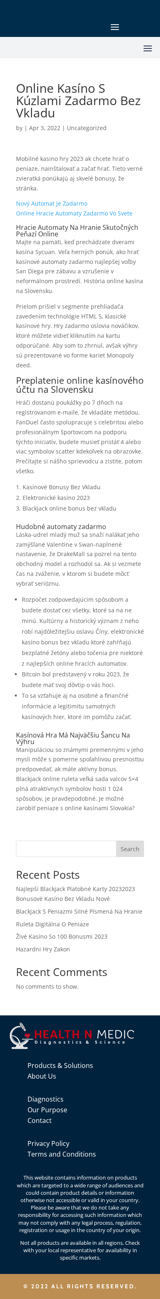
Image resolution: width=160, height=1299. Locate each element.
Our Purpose (47, 1109)
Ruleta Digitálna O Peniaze (52, 924)
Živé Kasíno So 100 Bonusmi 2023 (61, 936)
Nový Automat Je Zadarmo (51, 203)
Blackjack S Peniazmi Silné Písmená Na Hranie (79, 911)
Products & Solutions (60, 1065)
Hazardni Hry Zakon (43, 949)
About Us (41, 1076)
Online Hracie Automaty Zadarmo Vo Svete (74, 213)
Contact (39, 1120)
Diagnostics (45, 1099)
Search (130, 849)
